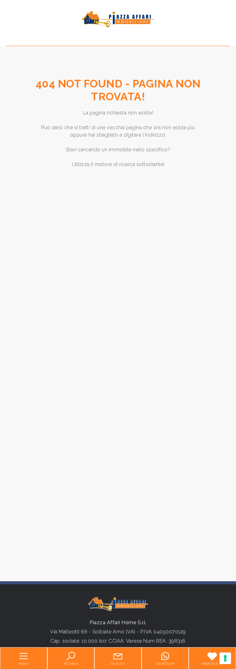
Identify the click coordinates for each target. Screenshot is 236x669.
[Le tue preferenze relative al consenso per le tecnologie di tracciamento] (225, 658)
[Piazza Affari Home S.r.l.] (118, 19)
